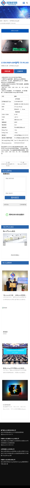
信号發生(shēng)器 (14, 65)
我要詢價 (7, 71)
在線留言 (20, 71)
